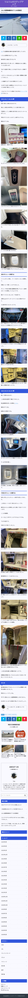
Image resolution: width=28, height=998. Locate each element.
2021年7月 (4, 867)
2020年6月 (4, 917)
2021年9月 (4, 858)
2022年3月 (4, 846)
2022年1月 (4, 850)
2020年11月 (4, 900)
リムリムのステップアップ (14, 3)
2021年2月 (4, 888)
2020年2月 (4, 934)
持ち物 (3, 965)
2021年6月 (4, 871)
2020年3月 (4, 930)
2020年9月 (4, 909)
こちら (16, 403)
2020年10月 (4, 905)
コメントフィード (5, 988)
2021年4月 (4, 879)
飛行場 (3, 974)
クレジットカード (5, 953)
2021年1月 (4, 892)
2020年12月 (4, 896)
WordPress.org (5, 990)
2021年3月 (4, 884)
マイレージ (4, 961)
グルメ (3, 957)
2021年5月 (4, 875)
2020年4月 (4, 926)
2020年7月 (4, 913)
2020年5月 (4, 922)
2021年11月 (4, 854)
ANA (2, 944)
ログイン (3, 984)
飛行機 (15, 714)
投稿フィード (4, 986)
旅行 (10, 714)
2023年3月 (4, 842)
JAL (2, 51)
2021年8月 (4, 863)
